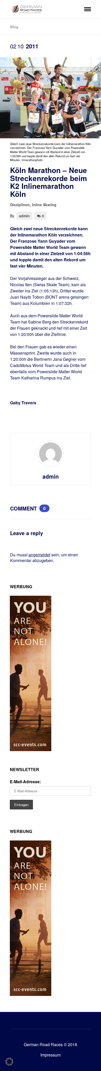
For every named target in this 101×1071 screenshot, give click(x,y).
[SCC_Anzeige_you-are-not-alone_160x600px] (30, 749)
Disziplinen (20, 204)
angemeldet (39, 555)
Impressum (50, 1055)
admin (24, 215)
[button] (9, 1061)
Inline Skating (44, 204)
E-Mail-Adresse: (25, 782)
